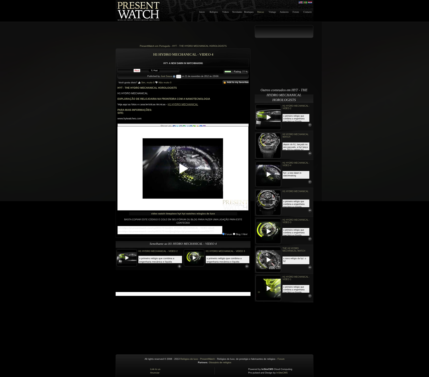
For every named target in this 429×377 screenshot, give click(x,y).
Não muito (164, 82)
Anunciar (155, 372)
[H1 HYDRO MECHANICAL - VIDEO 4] (268, 173)
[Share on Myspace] (180, 126)
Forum (296, 11)
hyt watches (189, 213)
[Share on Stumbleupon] (184, 126)
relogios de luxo (205, 213)
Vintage (272, 11)
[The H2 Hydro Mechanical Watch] (268, 259)
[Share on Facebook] (174, 126)
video (154, 213)
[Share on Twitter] (177, 126)
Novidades (237, 11)
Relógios (214, 11)
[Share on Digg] (191, 126)
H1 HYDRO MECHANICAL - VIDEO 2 (158, 251)
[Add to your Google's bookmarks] (201, 126)
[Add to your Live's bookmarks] (197, 126)
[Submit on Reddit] (187, 126)
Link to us (155, 369)
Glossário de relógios (220, 362)
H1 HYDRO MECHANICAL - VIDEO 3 (225, 251)
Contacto (307, 11)
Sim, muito (148, 82)
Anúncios (284, 11)
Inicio (202, 11)
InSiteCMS (282, 372)
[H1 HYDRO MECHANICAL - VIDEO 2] (127, 257)
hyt (179, 213)
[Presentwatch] (301, 2)
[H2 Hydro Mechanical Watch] (268, 145)
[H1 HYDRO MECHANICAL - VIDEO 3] (194, 257)
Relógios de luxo (189, 359)
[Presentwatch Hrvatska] (310, 2)
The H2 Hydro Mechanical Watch (294, 249)
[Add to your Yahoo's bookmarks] (204, 126)
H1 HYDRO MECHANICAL (183, 104)
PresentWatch (207, 359)
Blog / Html (241, 234)
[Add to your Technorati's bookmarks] (194, 126)
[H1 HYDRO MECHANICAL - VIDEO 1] (268, 287)
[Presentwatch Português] (305, 2)
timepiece (171, 213)
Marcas (260, 11)
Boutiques (249, 11)
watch (161, 213)
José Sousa (166, 76)
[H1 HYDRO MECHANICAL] (268, 202)
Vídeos (225, 11)
